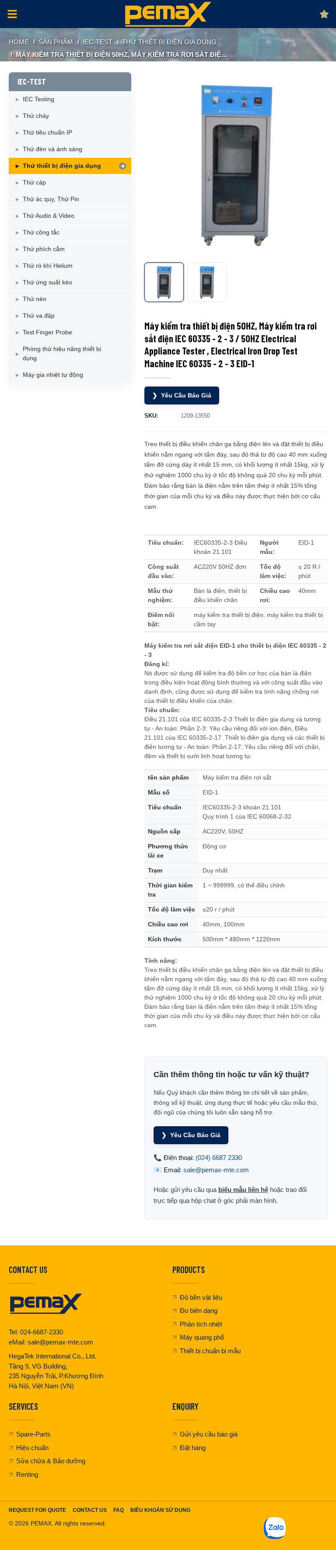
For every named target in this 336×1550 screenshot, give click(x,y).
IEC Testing (38, 99)
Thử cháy (36, 115)
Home (19, 42)
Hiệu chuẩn (32, 1447)
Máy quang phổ (202, 1337)
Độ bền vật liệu (201, 1297)
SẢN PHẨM (55, 42)
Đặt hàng (193, 1447)
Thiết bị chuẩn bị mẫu (210, 1351)
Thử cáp (34, 182)
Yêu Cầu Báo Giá (181, 395)
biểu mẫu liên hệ (243, 1189)
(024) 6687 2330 (219, 1157)
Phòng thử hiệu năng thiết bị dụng (62, 353)
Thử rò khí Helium (48, 265)
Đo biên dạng (198, 1310)
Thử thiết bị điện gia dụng (169, 42)
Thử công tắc (41, 232)
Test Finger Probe (47, 332)
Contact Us (90, 1510)
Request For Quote (37, 1510)
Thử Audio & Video (48, 215)
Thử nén (34, 298)
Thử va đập (39, 315)
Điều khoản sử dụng (160, 1510)
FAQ (118, 1510)
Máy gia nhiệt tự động (53, 374)
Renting (27, 1474)
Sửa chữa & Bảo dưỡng (50, 1461)
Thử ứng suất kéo (47, 282)
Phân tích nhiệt (201, 1324)
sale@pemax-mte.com (216, 1170)
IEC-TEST (97, 42)
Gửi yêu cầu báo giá (209, 1434)
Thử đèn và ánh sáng (52, 149)
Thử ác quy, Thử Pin (51, 198)
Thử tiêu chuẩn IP (47, 132)
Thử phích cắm (44, 248)
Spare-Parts (33, 1434)
